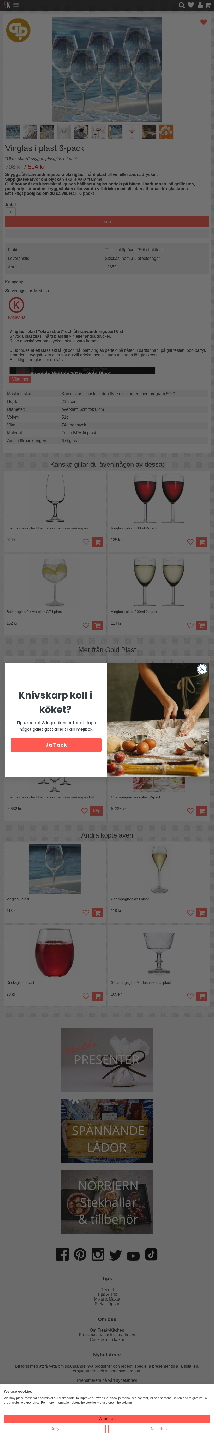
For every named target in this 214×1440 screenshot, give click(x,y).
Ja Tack (56, 744)
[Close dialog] (202, 669)
